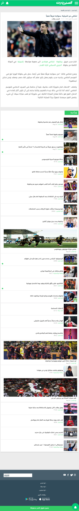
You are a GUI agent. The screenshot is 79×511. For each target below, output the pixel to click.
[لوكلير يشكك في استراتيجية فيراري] (70, 272)
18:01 (55, 435)
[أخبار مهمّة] (2, 139)
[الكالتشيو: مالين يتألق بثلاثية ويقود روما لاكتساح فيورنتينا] (70, 284)
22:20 (55, 323)
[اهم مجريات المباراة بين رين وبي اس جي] (40, 387)
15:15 (55, 161)
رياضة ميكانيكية (58, 273)
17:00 (55, 199)
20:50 (53, 211)
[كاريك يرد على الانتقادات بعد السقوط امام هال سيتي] (70, 197)
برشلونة (59, 61)
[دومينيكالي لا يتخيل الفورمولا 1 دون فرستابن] (70, 445)
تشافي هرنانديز (48, 61)
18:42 (55, 335)
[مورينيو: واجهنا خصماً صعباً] (70, 135)
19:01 (55, 174)
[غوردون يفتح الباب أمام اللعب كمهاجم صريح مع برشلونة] (70, 185)
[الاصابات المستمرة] (70, 309)
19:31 (55, 186)
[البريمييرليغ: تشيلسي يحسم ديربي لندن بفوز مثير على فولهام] (70, 259)
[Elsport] (64, 3)
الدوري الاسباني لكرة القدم (51, 65)
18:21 (50, 273)
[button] (2, 3)
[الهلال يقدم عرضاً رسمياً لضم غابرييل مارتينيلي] (70, 321)
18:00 (55, 298)
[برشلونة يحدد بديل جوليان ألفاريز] (70, 222)
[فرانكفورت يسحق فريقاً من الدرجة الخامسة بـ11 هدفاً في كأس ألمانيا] (70, 147)
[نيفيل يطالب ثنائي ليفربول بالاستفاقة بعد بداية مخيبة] (70, 408)
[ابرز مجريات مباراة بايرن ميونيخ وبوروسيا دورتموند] (40, 350)
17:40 (55, 410)
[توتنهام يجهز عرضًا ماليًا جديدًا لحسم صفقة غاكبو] (70, 172)
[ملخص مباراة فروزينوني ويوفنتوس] (40, 238)
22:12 (55, 310)
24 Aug (55, 124)
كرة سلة (60, 310)
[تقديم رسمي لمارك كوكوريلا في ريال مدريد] (70, 433)
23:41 (55, 286)
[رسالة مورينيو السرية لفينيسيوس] (70, 160)
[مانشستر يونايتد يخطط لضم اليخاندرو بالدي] (70, 334)
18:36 (55, 422)
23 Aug (55, 137)
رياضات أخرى (41, 494)
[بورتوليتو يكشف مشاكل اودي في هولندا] (70, 371)
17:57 (50, 372)
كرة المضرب (59, 211)
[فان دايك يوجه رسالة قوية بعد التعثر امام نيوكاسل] (70, 421)
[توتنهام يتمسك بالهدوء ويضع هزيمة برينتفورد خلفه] (70, 296)
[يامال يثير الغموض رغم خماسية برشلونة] (70, 123)
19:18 (50, 447)
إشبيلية (21, 61)
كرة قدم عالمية (65, 10)
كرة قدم (74, 10)
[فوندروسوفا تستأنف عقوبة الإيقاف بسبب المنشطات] (70, 209)
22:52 (55, 224)
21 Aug (55, 149)
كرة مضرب (42, 490)
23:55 (55, 261)
